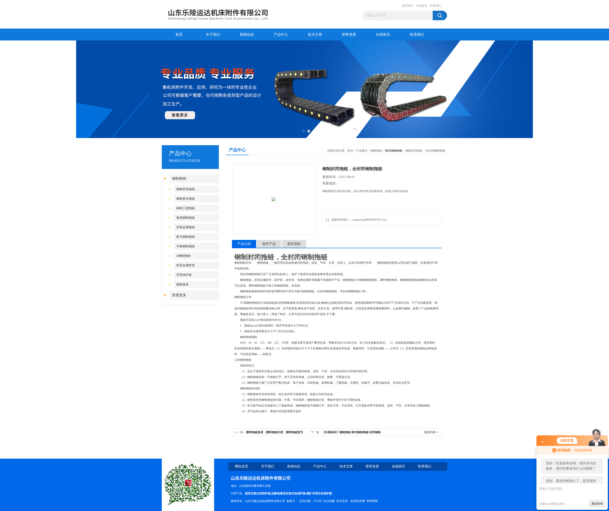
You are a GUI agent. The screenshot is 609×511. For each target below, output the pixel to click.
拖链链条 (182, 284)
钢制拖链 (179, 178)
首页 (178, 34)
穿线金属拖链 (185, 227)
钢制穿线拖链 (185, 189)
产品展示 (362, 150)
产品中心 (281, 34)
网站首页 (241, 466)
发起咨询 (597, 503)
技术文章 (315, 34)
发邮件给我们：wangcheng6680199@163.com (358, 219)
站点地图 (329, 501)
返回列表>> (431, 432)
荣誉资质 (349, 34)
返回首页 (407, 5)
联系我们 (435, 5)
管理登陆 (372, 501)
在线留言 (421, 5)
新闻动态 (247, 34)
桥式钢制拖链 (185, 236)
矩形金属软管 (185, 265)
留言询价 (294, 244)
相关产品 (269, 244)
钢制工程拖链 (185, 208)
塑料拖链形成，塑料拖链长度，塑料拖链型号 (274, 432)
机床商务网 (358, 501)
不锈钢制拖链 (185, 246)
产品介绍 (244, 244)
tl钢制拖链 (183, 256)
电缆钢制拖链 (185, 217)
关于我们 (213, 34)
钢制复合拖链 (185, 198)
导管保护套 (184, 275)
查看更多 (179, 295)
